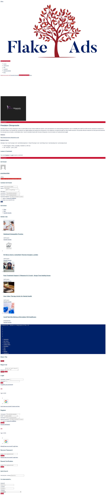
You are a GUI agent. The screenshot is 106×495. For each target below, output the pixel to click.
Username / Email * (5, 379)
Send (2, 201)
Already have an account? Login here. (9, 446)
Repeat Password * (5, 419)
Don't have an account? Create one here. (10, 406)
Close (2, 360)
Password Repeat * (5, 196)
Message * (3, 191)
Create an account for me (8, 200)
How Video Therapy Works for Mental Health (17, 296)
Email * (2, 186)
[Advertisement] (44, 86)
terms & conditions (11, 198)
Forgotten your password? (7, 384)
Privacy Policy (6, 342)
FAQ (4, 348)
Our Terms (6, 341)
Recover (2, 455)
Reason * (3, 370)
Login (12, 155)
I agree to (9, 198)
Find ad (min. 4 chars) (6, 475)
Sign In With (3, 393)
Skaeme (5, 351)
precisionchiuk (5, 173)
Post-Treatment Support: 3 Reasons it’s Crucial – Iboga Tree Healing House (26, 275)
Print (4, 211)
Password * (3, 195)
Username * (3, 193)
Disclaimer (5, 346)
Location (5, 69)
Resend (2, 467)
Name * (2, 188)
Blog (4, 72)
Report (6, 371)
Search (2, 493)
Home (4, 64)
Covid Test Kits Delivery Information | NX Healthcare (19, 317)
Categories (6, 65)
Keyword (3, 483)
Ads (4, 67)
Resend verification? (5, 424)
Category (3, 490)
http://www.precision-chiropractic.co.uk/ (10, 137)
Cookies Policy (6, 344)
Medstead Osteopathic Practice (13, 234)
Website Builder (7, 70)
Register (7, 155)
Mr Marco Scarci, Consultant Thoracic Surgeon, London (20, 255)
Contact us (6, 353)
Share (4, 209)
